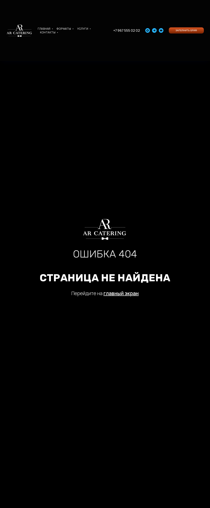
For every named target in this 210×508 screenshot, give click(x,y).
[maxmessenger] (147, 30)
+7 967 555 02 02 (126, 30)
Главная (44, 28)
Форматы (64, 28)
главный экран (121, 293)
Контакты (48, 32)
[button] (186, 30)
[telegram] (154, 30)
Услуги (83, 28)
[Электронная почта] (161, 30)
